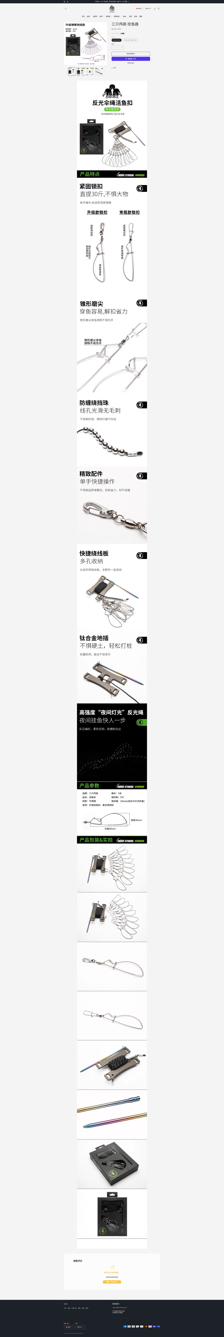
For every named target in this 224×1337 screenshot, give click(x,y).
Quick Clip (116, 40)
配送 (83, 1308)
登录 (69, 1308)
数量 (113, 44)
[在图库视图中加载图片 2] (81, 72)
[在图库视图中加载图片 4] (99, 72)
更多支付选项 (131, 63)
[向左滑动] (66, 72)
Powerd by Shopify (78, 1333)
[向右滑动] (105, 72)
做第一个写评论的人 (112, 1282)
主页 (65, 1308)
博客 (79, 1308)
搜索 (87, 1308)
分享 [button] (114, 68)
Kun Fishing (71, 1333)
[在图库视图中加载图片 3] (90, 72)
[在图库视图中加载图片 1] (72, 72)
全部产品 (74, 1308)
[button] (66, 9)
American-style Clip (130, 40)
